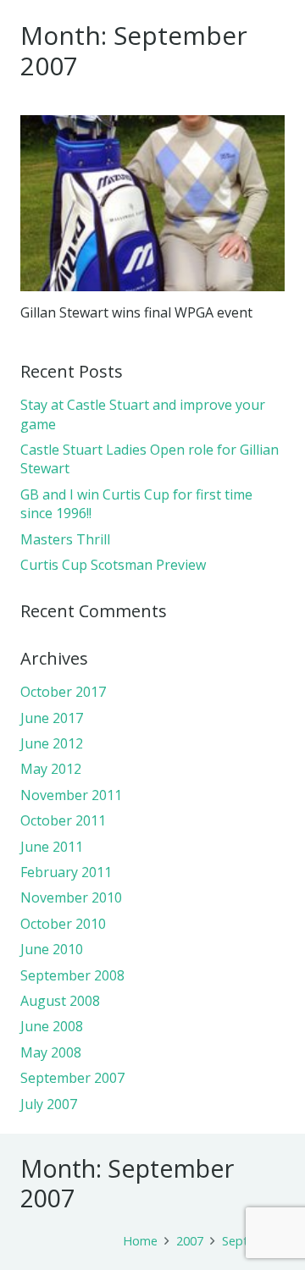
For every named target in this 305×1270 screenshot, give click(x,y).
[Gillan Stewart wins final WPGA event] (152, 203)
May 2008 (50, 1052)
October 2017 (63, 691)
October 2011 (63, 820)
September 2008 (72, 975)
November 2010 (71, 897)
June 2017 (51, 718)
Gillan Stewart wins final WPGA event (136, 312)
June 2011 (51, 846)
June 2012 (51, 743)
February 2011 (66, 872)
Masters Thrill (65, 539)
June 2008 (51, 1026)
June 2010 (51, 949)
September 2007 (72, 1077)
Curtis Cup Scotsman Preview (113, 564)
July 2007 (48, 1104)
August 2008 (60, 1000)
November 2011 (71, 795)
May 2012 (50, 768)
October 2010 (63, 923)
